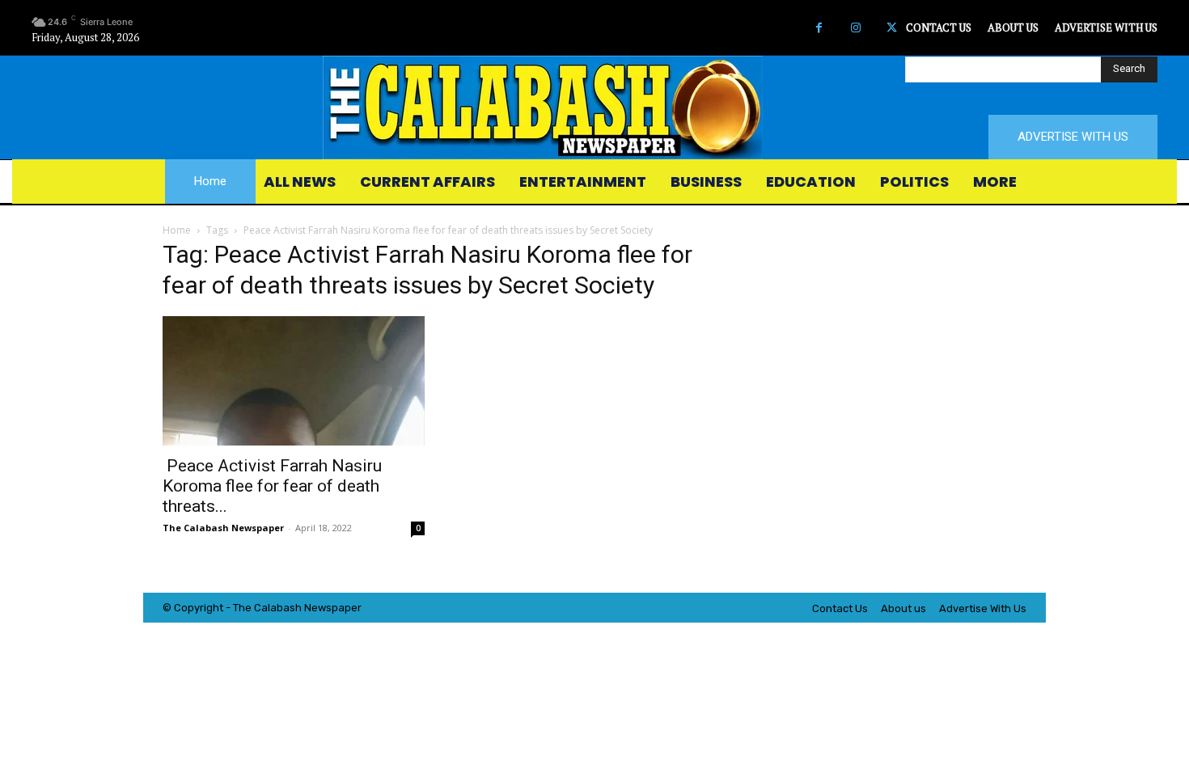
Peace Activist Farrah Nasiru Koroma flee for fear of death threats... (272, 486)
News (318, 608)
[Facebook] (819, 28)
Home (177, 230)
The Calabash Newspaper (223, 528)
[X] (892, 28)
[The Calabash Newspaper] (594, 107)
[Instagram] (855, 28)
